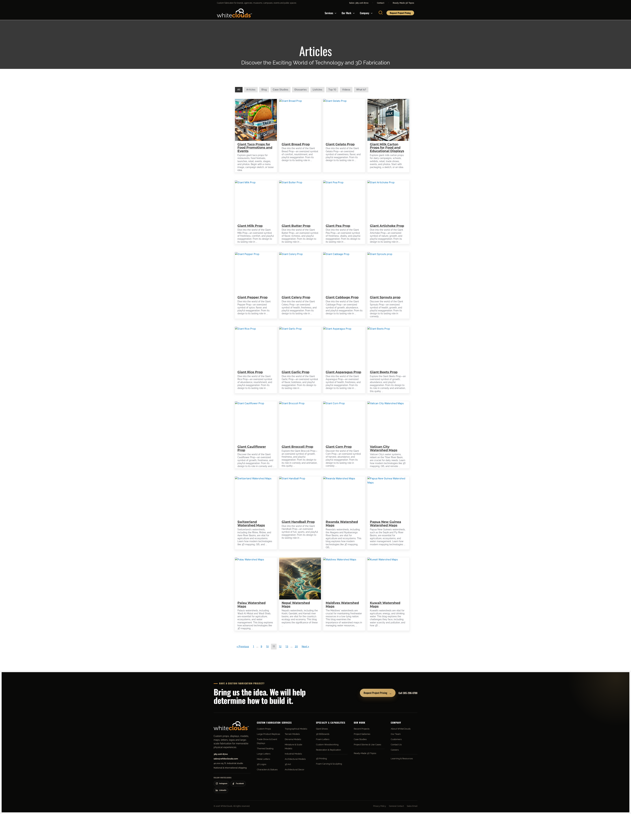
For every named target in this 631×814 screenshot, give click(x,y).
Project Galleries (362, 734)
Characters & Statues (267, 769)
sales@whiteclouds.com (226, 758)
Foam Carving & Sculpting (329, 764)
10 (267, 646)
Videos (346, 89)
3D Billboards (322, 734)
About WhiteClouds (400, 729)
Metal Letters (263, 759)
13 (286, 646)
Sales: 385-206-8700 (358, 3)
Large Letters (263, 754)
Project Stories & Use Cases (367, 744)
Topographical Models (296, 729)
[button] (334, 13)
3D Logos (261, 764)
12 (280, 646)
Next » (305, 646)
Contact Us (396, 744)
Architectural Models (295, 759)
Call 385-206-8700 (407, 693)
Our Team (396, 734)
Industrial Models (293, 754)
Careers (395, 750)
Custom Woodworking (327, 744)
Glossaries (300, 89)
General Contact (396, 806)
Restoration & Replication (328, 750)
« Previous (243, 646)
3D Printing (321, 758)
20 (296, 646)
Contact (380, 3)
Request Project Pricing (378, 693)
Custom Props (264, 729)
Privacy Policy (379, 806)
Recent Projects (361, 729)
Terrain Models (292, 734)
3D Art (288, 764)
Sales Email (412, 806)
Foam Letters (322, 739)
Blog (264, 89)
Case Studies (280, 89)
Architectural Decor (294, 769)
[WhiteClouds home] (231, 725)
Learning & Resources (402, 758)
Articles (250, 89)
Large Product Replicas (268, 734)
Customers (396, 739)
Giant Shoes (322, 729)
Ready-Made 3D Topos (403, 3)
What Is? (361, 89)
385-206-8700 (221, 754)
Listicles (317, 89)
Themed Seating (265, 748)
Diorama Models (293, 739)
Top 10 (332, 89)
